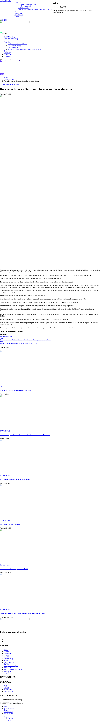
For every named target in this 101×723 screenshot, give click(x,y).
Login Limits (8, 673)
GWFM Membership (25, 6)
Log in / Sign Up (5, 1)
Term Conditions (9, 708)
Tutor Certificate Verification (13, 669)
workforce (7, 660)
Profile (6, 686)
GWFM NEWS (15, 84)
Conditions (7, 657)
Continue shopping (7, 70)
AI (1, 386)
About (6, 650)
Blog (16, 11)
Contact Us (18, 17)
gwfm (2, 336)
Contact (6, 651)
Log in (2, 74)
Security (6, 710)
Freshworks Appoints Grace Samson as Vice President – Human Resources (25, 435)
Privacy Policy (8, 659)
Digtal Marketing (9, 37)
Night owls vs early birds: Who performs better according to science (22, 613)
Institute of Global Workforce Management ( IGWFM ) (35, 9)
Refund (6, 655)
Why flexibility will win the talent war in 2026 (15, 479)
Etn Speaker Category (11, 666)
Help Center (8, 653)
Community (18, 13)
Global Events (18, 15)
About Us (17, 2)
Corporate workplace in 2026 (10, 524)
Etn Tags (6, 664)
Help (5, 706)
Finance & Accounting (11, 39)
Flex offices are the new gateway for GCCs (14, 569)
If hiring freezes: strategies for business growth (15, 390)
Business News (9, 79)
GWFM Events (9, 662)
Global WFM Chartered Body (27, 4)
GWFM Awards (23, 8)
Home (6, 77)
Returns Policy (8, 713)
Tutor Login (7, 667)
